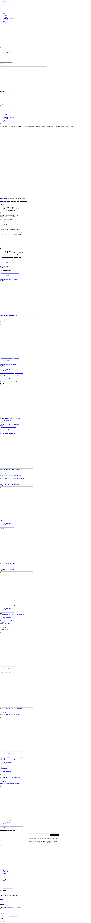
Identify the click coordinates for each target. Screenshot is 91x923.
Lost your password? (13, 916)
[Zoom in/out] (4, 921)
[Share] (1, 921)
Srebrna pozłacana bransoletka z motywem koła (11, 484)
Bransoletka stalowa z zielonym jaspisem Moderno (11, 373)
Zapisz (54, 835)
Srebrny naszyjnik (4, 266)
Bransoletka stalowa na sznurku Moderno (9, 766)
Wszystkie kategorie (7, 52)
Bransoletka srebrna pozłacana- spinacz (9, 783)
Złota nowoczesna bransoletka (7, 527)
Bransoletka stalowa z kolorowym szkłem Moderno (12, 620)
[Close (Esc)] (0, 921)
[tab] (45, 221)
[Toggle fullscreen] (3, 921)
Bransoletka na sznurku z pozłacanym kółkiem (10, 475)
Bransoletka (3, 774)
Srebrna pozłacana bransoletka (7, 433)
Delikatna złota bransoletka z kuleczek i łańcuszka (11, 757)
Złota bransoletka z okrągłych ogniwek (9, 364)
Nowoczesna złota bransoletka (7, 612)
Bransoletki (6, 198)
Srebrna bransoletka (4, 629)
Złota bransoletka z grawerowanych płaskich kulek (11, 826)
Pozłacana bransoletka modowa (7, 672)
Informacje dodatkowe (8, 223)
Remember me (5, 916)
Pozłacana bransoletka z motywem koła (9, 424)
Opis (4, 221)
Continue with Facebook (15, 907)
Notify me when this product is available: (9, 215)
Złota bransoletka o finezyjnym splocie (9, 279)
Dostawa (5, 224)
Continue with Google (5, 907)
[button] (7, 262)
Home (1, 198)
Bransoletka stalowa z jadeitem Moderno (9, 381)
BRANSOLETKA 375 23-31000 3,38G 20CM (10, 714)
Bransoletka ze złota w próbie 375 (8, 321)
